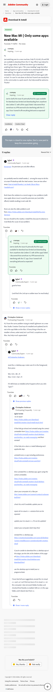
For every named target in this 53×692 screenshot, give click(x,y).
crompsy (11, 48)
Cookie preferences (11, 685)
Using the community (11, 681)
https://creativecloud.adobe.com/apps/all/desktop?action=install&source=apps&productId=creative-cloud (31, 541)
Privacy (32, 681)
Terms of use (24, 681)
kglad (10, 160)
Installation (8, 124)
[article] (26, 196)
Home (7, 11)
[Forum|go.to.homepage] (18, 5)
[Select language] (37, 5)
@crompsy (7, 166)
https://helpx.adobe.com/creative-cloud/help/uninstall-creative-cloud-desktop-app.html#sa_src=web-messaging (31, 434)
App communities (18, 11)
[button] (4, 5)
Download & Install (33, 11)
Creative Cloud (19, 124)
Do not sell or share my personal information (32, 685)
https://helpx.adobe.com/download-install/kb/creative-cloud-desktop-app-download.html (27, 559)
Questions (8, 13)
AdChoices (10, 689)
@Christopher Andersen (16, 357)
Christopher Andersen (15, 317)
